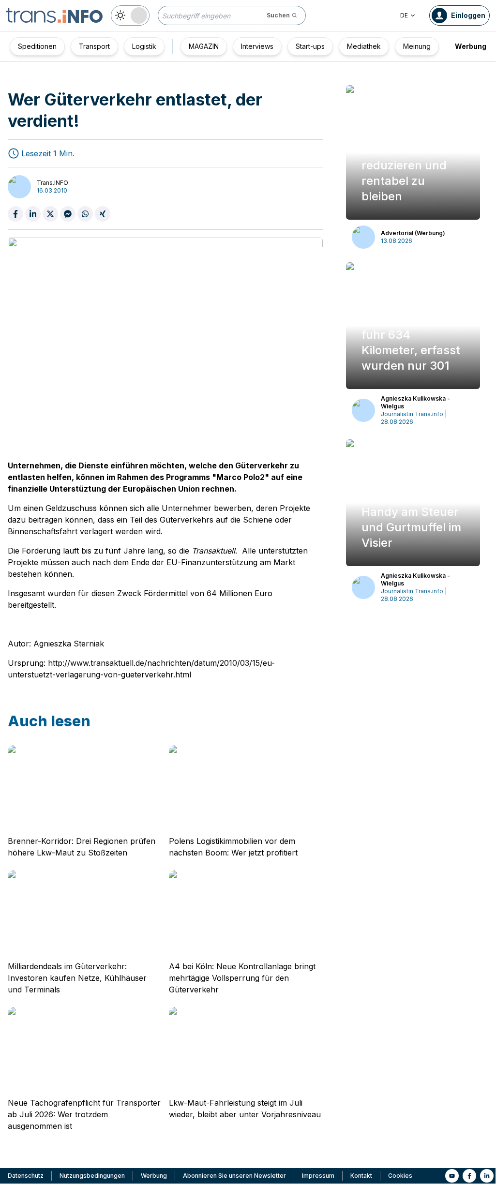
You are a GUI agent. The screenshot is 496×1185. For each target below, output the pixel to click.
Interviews (257, 46)
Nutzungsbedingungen (92, 1175)
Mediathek (364, 46)
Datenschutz (26, 1175)
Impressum (318, 1175)
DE (404, 15)
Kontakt (361, 1175)
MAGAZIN (204, 46)
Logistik (144, 46)
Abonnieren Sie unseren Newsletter (234, 1175)
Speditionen (37, 46)
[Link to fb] (469, 1176)
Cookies (400, 1175)
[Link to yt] (452, 1176)
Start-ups (310, 46)
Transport (94, 46)
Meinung (417, 46)
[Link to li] (487, 1176)
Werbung (470, 46)
